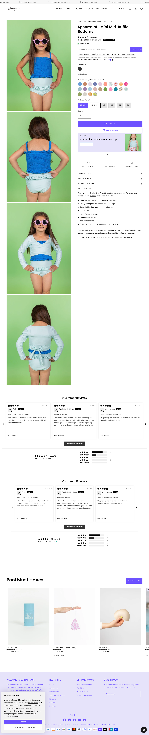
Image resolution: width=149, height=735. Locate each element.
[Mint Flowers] (111, 84)
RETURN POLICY (84, 178)
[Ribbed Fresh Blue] (90, 89)
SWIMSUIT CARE (84, 173)
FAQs (51, 684)
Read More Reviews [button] (75, 444)
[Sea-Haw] (121, 89)
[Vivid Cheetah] (95, 94)
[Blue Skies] (80, 84)
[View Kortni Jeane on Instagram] (74, 720)
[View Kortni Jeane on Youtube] (79, 720)
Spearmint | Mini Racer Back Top (98, 139)
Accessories (75, 725)
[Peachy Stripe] (121, 84)
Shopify (56, 725)
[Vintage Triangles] (90, 94)
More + (113, 725)
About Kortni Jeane (84, 684)
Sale (100, 725)
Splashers (67, 725)
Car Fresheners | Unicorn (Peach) (64, 648)
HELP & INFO (55, 680)
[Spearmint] (126, 89)
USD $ (72, 715)
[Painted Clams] (116, 84)
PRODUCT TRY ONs (86, 183)
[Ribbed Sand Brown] (100, 89)
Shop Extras (134, 581)
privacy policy (33, 703)
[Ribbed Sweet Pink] (111, 89)
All (85, 21)
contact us (103, 196)
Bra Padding (103, 648)
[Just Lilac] (100, 84)
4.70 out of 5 (51, 456)
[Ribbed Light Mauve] (95, 89)
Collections (83, 725)
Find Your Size (82, 100)
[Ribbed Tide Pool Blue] (116, 89)
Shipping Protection (57, 695)
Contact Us (53, 688)
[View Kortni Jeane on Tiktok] (84, 720)
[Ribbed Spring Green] (105, 89)
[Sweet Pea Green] (80, 94)
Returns (52, 699)
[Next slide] (145, 424)
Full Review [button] (12, 435)
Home (80, 21)
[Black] (80, 69)
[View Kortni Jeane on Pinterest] (69, 720)
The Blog (80, 688)
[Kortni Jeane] (14, 9)
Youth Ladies (114, 224)
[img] (13, 406)
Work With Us (82, 692)
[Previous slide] (3, 424)
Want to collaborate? (85, 695)
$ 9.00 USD (106, 652)
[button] (83, 37)
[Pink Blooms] (126, 84)
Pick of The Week (92, 725)
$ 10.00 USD (15, 652)
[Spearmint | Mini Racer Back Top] (133, 142)
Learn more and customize (23, 727)
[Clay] (85, 84)
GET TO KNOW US (85, 680)
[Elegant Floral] (95, 84)
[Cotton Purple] (90, 84)
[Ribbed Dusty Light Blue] (80, 89)
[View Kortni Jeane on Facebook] (64, 720)
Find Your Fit (54, 692)
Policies (52, 702)
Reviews (52, 706)
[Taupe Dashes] (85, 94)
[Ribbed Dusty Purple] (85, 89)
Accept (23, 722)
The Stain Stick (12, 648)
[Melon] (105, 84)
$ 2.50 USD (60, 652)
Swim (61, 725)
